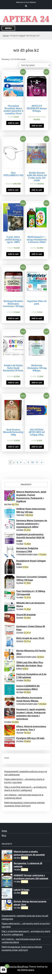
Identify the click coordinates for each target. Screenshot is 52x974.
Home (6, 35)
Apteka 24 (26, 18)
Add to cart (13, 123)
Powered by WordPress (16, 966)
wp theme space (25, 969)
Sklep (4, 830)
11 (37, 462)
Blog (4, 835)
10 (32, 462)
